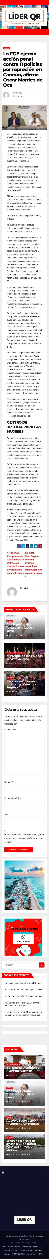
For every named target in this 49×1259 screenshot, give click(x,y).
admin (19, 93)
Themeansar (24, 1239)
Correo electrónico (13, 798)
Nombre (8, 782)
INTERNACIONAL (11, 1250)
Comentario (10, 730)
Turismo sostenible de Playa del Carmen (23, 983)
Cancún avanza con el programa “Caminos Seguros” (22, 684)
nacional (7, 1254)
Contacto (34, 1243)
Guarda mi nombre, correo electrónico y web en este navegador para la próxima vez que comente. (24, 838)
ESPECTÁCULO (39, 1247)
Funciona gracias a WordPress (17, 1236)
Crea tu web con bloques (11, 1247)
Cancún (6, 48)
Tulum (9, 1117)
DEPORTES (26, 1247)
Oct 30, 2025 (13, 1155)
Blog (27, 1243)
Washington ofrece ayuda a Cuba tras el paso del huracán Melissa (21, 1145)
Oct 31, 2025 (13, 1075)
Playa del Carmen (13, 1064)
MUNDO (9, 1137)
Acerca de (20, 1243)
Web (6, 814)
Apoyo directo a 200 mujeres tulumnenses (24, 996)
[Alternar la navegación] (26, 32)
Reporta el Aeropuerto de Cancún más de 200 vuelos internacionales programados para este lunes (15, 562)
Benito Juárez (12, 652)
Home (12, 1243)
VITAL (40, 1254)
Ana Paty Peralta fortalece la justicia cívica (20, 627)
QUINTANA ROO (18, 1254)
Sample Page (31, 1254)
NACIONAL (39, 1250)
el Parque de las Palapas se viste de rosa (24, 657)
